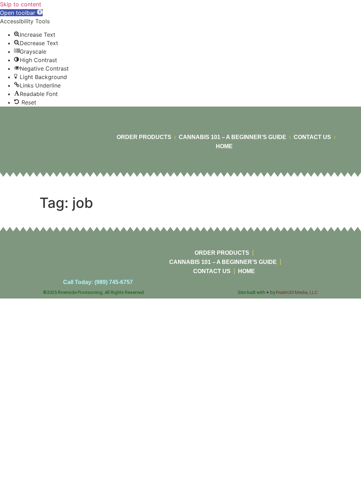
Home (224, 146)
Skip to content (20, 4)
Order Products (144, 137)
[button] (21, 12)
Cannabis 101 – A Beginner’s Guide (232, 137)
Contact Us (312, 137)
